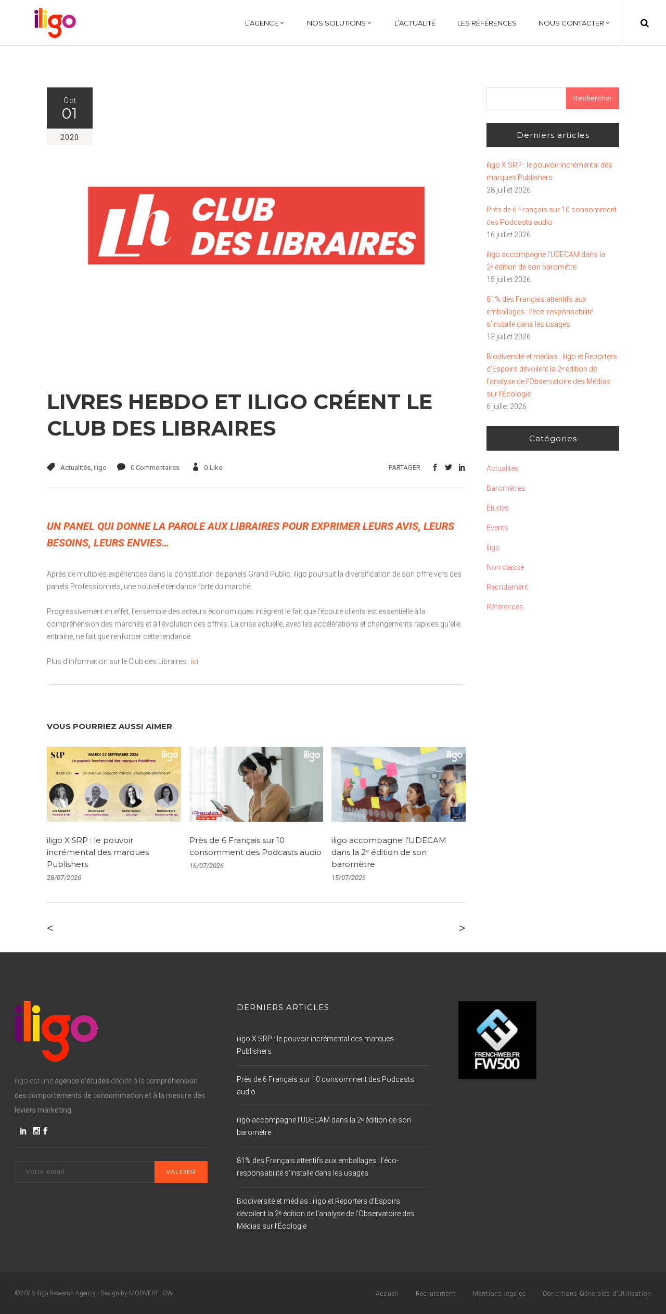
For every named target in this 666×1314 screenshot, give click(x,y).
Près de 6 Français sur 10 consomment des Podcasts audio (551, 216)
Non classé (505, 567)
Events (497, 528)
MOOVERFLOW (151, 1293)
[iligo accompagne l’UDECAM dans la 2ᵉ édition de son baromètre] (398, 784)
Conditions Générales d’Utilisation (597, 1293)
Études (497, 508)
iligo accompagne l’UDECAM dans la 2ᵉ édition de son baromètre (388, 852)
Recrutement (507, 587)
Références (504, 607)
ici (194, 661)
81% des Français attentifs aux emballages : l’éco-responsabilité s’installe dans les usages (539, 311)
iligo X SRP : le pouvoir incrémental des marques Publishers (98, 852)
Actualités (75, 467)
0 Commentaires (155, 467)
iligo (100, 467)
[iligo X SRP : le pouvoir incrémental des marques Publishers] (114, 784)
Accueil (387, 1293)
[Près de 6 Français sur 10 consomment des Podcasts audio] (256, 784)
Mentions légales (499, 1293)
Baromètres (506, 488)
